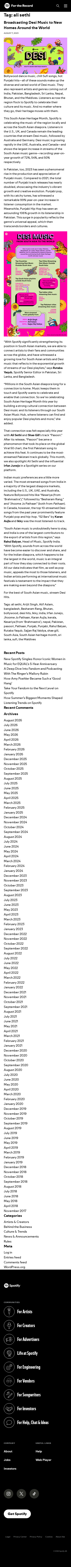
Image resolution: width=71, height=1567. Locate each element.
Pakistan (57, 622)
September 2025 (16, 773)
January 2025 (13, 812)
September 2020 (16, 1065)
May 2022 (11, 968)
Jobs (7, 1460)
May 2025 (11, 793)
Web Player (43, 1460)
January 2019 (13, 1162)
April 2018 (11, 1206)
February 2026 (14, 749)
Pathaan (20, 626)
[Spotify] (18, 6)
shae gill (52, 631)
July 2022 (10, 958)
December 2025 (15, 759)
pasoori (9, 626)
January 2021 (13, 1045)
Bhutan (48, 609)
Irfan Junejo (55, 613)
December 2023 (15, 876)
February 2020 (14, 1099)
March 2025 (12, 803)
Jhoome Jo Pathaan (17, 617)
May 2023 (11, 910)
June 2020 (11, 1079)
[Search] (57, 6)
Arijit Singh (30, 604)
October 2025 (14, 769)
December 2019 (15, 1109)
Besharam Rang (31, 609)
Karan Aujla (38, 617)
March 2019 (12, 1152)
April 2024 (11, 856)
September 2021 (15, 1007)
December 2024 (15, 817)
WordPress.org (14, 1267)
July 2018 (10, 1191)
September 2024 (16, 832)
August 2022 (13, 953)
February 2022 (14, 982)
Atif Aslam (46, 604)
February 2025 (14, 807)
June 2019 (11, 1138)
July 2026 (11, 725)
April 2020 (11, 1089)
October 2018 (13, 1177)
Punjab (32, 626)
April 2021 (11, 1031)
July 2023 (10, 900)
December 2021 (15, 992)
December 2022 (15, 934)
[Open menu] (65, 6)
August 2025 (13, 778)
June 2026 (11, 730)
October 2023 (13, 885)
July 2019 (10, 1133)
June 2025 (11, 788)
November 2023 (15, 880)
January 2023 (13, 929)
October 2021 (13, 1002)
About (8, 1451)
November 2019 (15, 1114)
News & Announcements (21, 1236)
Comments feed (15, 1262)
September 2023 (16, 890)
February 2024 (14, 866)
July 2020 (11, 1075)
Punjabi (43, 626)
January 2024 (13, 871)
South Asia (11, 635)
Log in (8, 1252)
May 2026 (11, 735)
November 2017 (15, 1211)
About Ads (60, 1536)
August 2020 (13, 1070)
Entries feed (12, 1257)
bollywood (11, 613)
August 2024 (13, 837)
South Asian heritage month (38, 635)
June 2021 (11, 1021)
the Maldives (27, 639)
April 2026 (11, 739)
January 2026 (13, 754)
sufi (14, 639)
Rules (8, 1241)
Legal (7, 1536)
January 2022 (13, 987)
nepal (46, 622)
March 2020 (12, 1094)
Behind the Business (18, 1227)
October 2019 (13, 1118)
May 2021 (10, 1026)
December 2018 (15, 1167)
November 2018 (15, 1172)
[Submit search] (65, 646)
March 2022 (12, 977)
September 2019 (15, 1123)
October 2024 (14, 827)
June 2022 (11, 963)
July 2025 (11, 783)
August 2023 (13, 895)
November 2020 (15, 1055)
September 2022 (16, 948)
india (42, 613)
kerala (52, 617)
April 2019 (11, 1148)
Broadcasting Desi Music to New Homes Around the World (33, 25)
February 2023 (14, 924)
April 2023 (11, 914)
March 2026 (12, 744)
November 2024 (15, 822)
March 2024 (12, 861)
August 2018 (12, 1186)
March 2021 (12, 1036)
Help (39, 1451)
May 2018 (10, 1201)
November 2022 (15, 939)
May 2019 (10, 1143)
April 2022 (11, 973)
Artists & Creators (16, 1222)
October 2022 (13, 943)
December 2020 (15, 1050)
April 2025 (11, 798)
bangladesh (12, 609)
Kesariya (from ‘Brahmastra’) (22, 622)
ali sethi (16, 604)
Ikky (34, 613)
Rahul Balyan (57, 626)
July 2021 (10, 1016)
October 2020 (14, 1060)
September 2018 (15, 1181)
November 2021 (15, 997)
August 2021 (12, 1011)
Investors (10, 1469)
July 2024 (11, 841)
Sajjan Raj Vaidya (35, 631)
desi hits (25, 613)
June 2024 (11, 846)
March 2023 (12, 919)
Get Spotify (19, 1513)
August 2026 (13, 720)
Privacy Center (20, 1536)
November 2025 (15, 764)
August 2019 (12, 1128)
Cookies (49, 1536)
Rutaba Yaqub (13, 631)
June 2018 (11, 1196)
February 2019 (14, 1157)
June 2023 (11, 905)
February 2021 (14, 1041)
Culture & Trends (15, 1231)
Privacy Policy (36, 1536)
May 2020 (11, 1084)
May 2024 (11, 851)
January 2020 (13, 1104)
